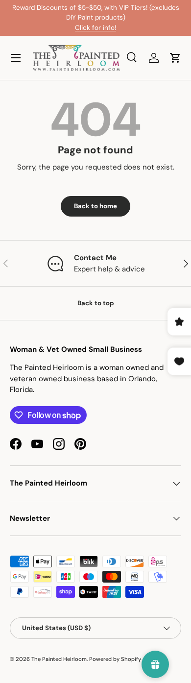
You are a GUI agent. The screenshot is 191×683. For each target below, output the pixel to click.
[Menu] (15, 58)
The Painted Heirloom (59, 659)
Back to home (95, 206)
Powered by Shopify (115, 659)
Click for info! (95, 28)
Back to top (95, 303)
